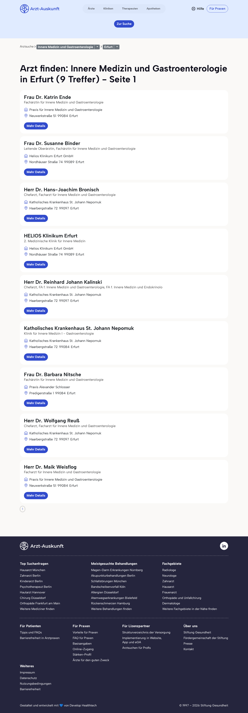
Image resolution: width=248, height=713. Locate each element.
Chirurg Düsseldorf (33, 598)
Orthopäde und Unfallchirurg (181, 598)
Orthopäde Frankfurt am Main (40, 603)
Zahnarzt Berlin (30, 575)
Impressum (27, 672)
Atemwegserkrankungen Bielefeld (114, 598)
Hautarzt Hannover (32, 592)
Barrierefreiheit (30, 689)
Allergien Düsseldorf (105, 592)
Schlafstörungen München (109, 581)
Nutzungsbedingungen (35, 683)
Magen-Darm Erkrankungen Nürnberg (117, 570)
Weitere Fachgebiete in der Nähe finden (189, 609)
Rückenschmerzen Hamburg (110, 603)
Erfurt (108, 47)
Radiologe (169, 570)
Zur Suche (124, 24)
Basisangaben (82, 643)
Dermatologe (171, 603)
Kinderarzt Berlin (31, 581)
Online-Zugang (83, 649)
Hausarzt (168, 586)
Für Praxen (217, 8)
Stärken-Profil (82, 654)
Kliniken (108, 8)
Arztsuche (27, 46)
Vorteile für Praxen (85, 632)
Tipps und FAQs (31, 632)
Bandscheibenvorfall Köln (108, 586)
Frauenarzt (169, 592)
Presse (188, 643)
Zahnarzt (168, 581)
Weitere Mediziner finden (37, 609)
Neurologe (169, 575)
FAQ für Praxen (83, 638)
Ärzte (91, 8)
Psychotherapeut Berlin (36, 586)
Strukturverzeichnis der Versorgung (146, 632)
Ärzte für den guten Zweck (91, 660)
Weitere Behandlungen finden (111, 609)
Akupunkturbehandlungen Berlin (113, 575)
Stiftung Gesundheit (197, 632)
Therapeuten (130, 8)
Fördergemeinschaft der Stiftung (206, 638)
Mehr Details (36, 126)
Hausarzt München (32, 570)
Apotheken (153, 8)
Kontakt (189, 649)
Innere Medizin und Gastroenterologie (65, 47)
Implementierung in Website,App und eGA (142, 640)
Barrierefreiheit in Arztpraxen (40, 638)
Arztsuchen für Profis (136, 647)
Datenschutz (28, 678)
